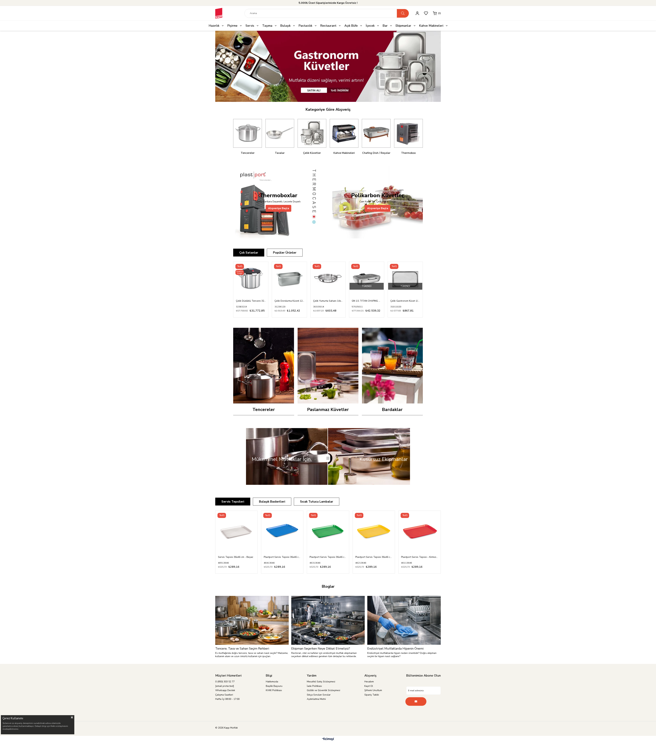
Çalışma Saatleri (224, 694)
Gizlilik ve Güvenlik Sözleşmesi (323, 690)
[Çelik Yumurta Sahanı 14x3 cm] (328, 279)
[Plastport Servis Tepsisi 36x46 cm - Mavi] (236, 531)
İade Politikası (314, 686)
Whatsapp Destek (225, 690)
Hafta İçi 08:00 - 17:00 (227, 699)
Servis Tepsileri (232, 502)
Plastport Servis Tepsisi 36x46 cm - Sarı (328, 557)
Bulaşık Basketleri (272, 502)
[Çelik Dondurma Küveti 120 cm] (289, 279)
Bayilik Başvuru (274, 686)
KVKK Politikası (274, 690)
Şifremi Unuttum (373, 690)
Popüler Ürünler (284, 253)
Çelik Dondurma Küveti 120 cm (289, 300)
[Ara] (403, 13)
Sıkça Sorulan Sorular (319, 694)
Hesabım (369, 681)
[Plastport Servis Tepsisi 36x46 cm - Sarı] (328, 531)
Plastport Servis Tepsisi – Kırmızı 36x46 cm (373, 557)
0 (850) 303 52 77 (225, 681)
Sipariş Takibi (371, 694)
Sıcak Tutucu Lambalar (316, 502)
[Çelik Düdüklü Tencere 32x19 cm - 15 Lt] (251, 279)
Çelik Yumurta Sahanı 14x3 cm (328, 300)
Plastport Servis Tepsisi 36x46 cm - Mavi (236, 557)
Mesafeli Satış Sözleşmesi (321, 681)
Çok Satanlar (248, 253)
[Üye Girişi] (417, 13)
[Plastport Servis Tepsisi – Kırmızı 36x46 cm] (373, 531)
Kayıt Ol (368, 686)
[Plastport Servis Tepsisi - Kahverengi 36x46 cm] (419, 531)
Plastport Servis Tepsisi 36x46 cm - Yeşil (282, 557)
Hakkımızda (272, 681)
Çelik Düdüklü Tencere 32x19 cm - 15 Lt (251, 300)
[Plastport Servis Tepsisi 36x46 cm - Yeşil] (282, 531)
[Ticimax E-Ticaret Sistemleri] (328, 739)
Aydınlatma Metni (316, 699)
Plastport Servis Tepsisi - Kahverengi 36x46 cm (419, 557)
